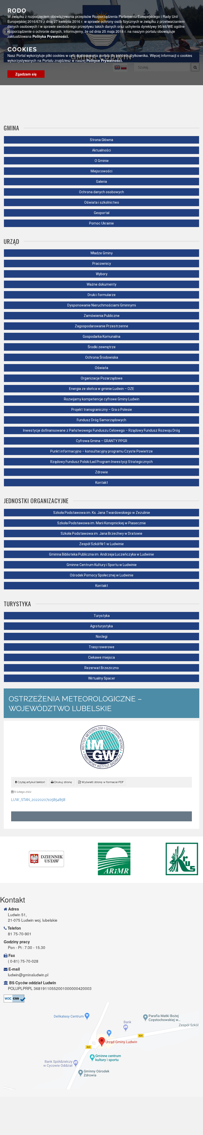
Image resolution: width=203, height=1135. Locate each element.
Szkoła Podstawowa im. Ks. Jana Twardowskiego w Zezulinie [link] (101, 513)
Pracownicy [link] (101, 263)
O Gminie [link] (102, 161)
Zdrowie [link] (101, 472)
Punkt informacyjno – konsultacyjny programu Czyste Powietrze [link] (101, 451)
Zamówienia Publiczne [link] (102, 316)
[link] (62, 782)
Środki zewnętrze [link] (102, 347)
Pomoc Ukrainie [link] (101, 223)
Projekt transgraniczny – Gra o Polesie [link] (101, 410)
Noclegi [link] (101, 637)
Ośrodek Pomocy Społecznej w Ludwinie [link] (101, 575)
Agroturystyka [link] (101, 626)
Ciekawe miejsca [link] (101, 657)
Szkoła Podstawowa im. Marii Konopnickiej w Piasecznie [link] (101, 523)
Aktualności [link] (101, 150)
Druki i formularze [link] (102, 295)
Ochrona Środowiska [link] (101, 357)
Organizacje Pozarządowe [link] (102, 378)
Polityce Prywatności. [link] (104, 60)
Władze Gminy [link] (101, 253)
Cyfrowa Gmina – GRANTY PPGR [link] (101, 441)
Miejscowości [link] (101, 171)
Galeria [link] (101, 182)
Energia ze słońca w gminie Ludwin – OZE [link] (101, 389)
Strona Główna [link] (101, 140)
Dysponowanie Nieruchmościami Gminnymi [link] (101, 305)
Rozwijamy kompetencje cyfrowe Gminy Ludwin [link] (101, 399)
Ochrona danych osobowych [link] (101, 192)
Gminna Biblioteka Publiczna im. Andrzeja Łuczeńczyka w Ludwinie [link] (101, 554)
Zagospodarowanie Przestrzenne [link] (101, 326)
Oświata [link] (101, 368)
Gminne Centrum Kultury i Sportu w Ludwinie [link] (102, 565)
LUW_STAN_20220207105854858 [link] (38, 800)
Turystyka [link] (102, 616)
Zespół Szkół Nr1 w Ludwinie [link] (101, 544)
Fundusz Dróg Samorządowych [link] (101, 420)
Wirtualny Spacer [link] (101, 678)
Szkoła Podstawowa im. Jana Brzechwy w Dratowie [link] (101, 533)
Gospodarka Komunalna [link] (101, 337)
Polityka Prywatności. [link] (50, 36)
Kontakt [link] (101, 483)
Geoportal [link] (101, 213)
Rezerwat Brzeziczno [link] (101, 668)
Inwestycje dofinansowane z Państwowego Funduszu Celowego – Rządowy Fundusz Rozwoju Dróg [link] (101, 430)
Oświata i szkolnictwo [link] (101, 202)
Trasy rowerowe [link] (101, 647)
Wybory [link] (101, 274)
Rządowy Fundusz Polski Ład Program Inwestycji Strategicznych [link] (101, 462)
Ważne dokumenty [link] (101, 284)
